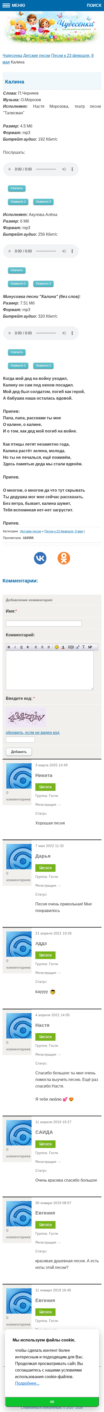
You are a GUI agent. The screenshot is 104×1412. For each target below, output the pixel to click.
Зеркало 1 (18, 201)
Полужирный (9, 647)
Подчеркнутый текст (21, 647)
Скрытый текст (71, 647)
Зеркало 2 (43, 201)
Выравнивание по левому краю (36, 647)
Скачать (17, 188)
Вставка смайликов (57, 647)
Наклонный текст (15, 647)
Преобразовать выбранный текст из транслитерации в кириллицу (84, 647)
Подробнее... (27, 1383)
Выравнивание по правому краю (48, 647)
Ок (52, 1402)
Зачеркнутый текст (28, 647)
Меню (18, 5)
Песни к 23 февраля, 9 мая (63, 531)
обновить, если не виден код (32, 732)
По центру (42, 647)
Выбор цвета (63, 647)
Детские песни (30, 531)
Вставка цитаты (77, 647)
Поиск (94, 5)
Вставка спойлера (90, 647)
